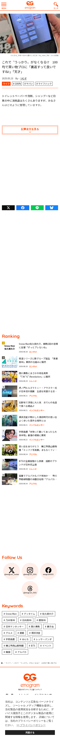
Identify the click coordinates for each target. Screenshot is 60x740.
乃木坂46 (10, 620)
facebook (22, 207)
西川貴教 (35, 626)
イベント (46, 645)
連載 (22, 632)
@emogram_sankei (11, 574)
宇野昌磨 (10, 639)
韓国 (8, 652)
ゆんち (25, 639)
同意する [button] (30, 732)
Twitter (8, 207)
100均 (18, 83)
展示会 (50, 626)
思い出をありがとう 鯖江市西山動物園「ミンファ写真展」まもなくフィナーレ (38, 450)
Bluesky (51, 207)
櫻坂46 (42, 620)
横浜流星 (35, 632)
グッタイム (29, 613)
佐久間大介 (47, 613)
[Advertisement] (30, 170)
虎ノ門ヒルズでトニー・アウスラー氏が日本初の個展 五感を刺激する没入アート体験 (38, 391)
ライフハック (45, 83)
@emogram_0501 (30, 574)
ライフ (6, 83)
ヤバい (29, 83)
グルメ (9, 632)
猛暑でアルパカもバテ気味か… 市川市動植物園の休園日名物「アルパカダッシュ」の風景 (38, 479)
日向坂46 (27, 620)
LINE (37, 207)
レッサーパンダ (44, 639)
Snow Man (11, 613)
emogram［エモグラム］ (30, 5)
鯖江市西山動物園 (15, 645)
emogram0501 (48, 574)
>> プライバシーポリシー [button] (31, 725)
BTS (33, 645)
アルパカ (21, 652)
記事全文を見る (30, 129)
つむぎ (23, 78)
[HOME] (2, 663)
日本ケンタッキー (15, 626)
